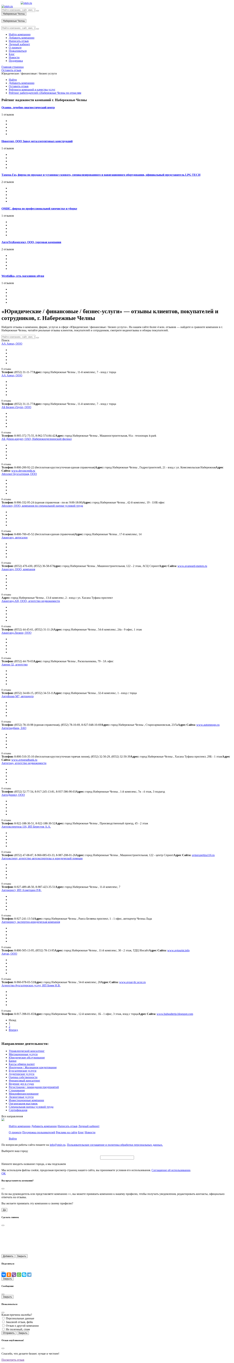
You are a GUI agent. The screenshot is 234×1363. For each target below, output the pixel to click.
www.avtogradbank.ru (24, 759)
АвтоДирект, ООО (13, 794)
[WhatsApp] (19, 1274)
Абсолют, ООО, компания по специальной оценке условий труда (42, 505)
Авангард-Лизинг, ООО (16, 632)
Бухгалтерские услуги (22, 1070)
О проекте (15, 1132)
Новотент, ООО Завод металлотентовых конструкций (37, 141)
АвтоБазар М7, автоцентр (17, 696)
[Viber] (14, 1274)
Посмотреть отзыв (12, 1359)
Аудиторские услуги (21, 1074)
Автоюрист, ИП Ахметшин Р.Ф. (21, 890)
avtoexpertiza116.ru (203, 855)
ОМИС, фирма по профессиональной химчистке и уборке (39, 208)
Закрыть (21, 1256)
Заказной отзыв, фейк (19, 1322)
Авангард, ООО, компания (18, 569)
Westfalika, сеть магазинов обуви (22, 275)
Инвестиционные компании (26, 1100)
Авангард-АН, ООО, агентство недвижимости (30, 601)
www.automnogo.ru (208, 724)
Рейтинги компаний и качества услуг (32, 89)
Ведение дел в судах (21, 1083)
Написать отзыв (68, 1126)
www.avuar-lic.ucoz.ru (132, 982)
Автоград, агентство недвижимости (23, 763)
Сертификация (18, 1110)
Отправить (9, 1333)
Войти (13, 1138)
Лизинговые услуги (21, 1097)
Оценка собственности (23, 1077)
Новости (90, 1132)
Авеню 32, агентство (14, 664)
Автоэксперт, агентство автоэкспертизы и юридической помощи (42, 858)
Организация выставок (23, 1103)
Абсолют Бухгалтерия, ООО (19, 474)
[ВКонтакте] (3, 1274)
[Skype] (24, 1274)
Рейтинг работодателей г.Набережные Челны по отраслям (45, 92)
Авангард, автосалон (14, 537)
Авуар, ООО (9, 953)
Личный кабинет (88, 1126)
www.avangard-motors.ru (192, 566)
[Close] (2, 1188)
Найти (13, 79)
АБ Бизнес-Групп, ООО (16, 407)
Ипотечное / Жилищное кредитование (33, 1067)
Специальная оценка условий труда (31, 1106)
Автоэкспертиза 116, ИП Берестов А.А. (26, 826)
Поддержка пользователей (38, 1132)
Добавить (8, 1256)
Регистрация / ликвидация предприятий (34, 1087)
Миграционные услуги (23, 1054)
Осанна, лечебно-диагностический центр (28, 107)
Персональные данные (20, 1318)
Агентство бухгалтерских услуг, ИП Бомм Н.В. (31, 985)
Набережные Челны (14, 13)
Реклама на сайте (66, 1132)
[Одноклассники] (9, 1274)
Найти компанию (20, 1126)
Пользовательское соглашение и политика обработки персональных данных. (115, 1144)
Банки (12, 1060)
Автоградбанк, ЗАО (13, 728)
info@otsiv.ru (57, 1144)
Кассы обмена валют (22, 1064)
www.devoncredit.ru (23, 470)
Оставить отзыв (19, 86)
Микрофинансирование (24, 1093)
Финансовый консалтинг (24, 1080)
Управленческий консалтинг (27, 1051)
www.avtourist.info (178, 950)
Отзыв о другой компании (22, 1325)
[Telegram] (29, 1274)
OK (3, 1173)
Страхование (17, 1090)
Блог (81, 1132)
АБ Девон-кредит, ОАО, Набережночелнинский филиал (36, 438)
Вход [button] (4, 17)
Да (4, 1210)
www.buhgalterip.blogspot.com (175, 1013)
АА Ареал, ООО (11, 343)
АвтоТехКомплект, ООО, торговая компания (31, 242)
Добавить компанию (21, 83)
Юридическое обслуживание (27, 1057)
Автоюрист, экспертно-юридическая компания (30, 921)
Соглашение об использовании (171, 1170)
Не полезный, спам (18, 1329)
